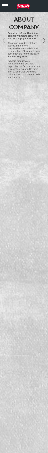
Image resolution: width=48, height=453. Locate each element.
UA (37, 5)
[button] (44, 40)
